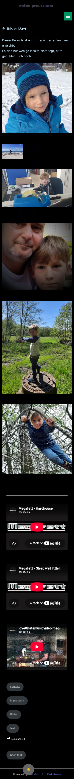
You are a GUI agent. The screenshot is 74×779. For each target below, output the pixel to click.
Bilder (13, 714)
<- (4, 28)
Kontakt (15, 686)
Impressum (17, 700)
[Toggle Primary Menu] (68, 16)
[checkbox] (28, 769)
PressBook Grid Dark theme (44, 774)
